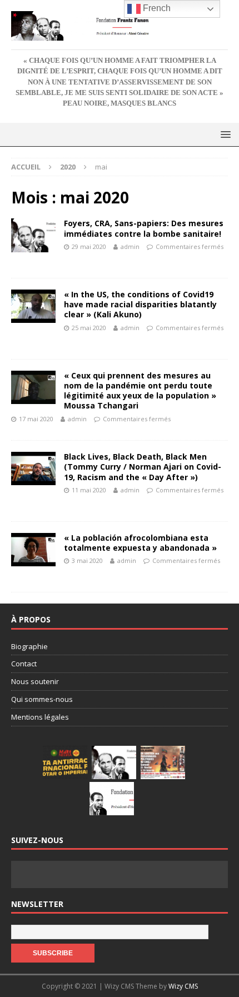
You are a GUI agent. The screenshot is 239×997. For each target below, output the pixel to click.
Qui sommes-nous (42, 699)
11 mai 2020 (89, 490)
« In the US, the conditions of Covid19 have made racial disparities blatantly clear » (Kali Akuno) (140, 304)
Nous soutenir (35, 681)
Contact (24, 664)
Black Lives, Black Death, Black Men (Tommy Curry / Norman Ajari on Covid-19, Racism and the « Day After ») (142, 466)
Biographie (29, 646)
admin (130, 246)
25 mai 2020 (89, 327)
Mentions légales (40, 717)
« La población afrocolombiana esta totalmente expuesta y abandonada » (140, 542)
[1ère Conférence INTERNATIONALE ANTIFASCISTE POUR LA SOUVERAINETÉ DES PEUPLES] (65, 762)
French (156, 8)
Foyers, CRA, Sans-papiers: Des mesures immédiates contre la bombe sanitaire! (143, 228)
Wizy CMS (183, 986)
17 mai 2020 (36, 419)
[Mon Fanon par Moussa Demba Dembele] (111, 798)
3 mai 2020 (87, 560)
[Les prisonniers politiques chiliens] (163, 762)
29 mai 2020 (89, 246)
